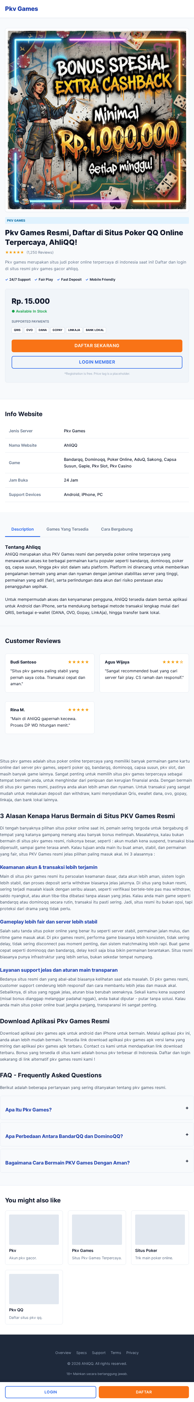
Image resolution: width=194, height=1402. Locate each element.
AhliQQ (11, 554)
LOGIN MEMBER (97, 362)
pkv (158, 979)
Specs (81, 1352)
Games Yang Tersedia (67, 529)
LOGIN (50, 1392)
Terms (116, 1352)
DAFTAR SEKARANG (97, 345)
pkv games (21, 761)
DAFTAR (144, 1392)
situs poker (43, 930)
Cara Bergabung (117, 529)
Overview (63, 1352)
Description (22, 529)
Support (99, 1352)
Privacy (132, 1352)
